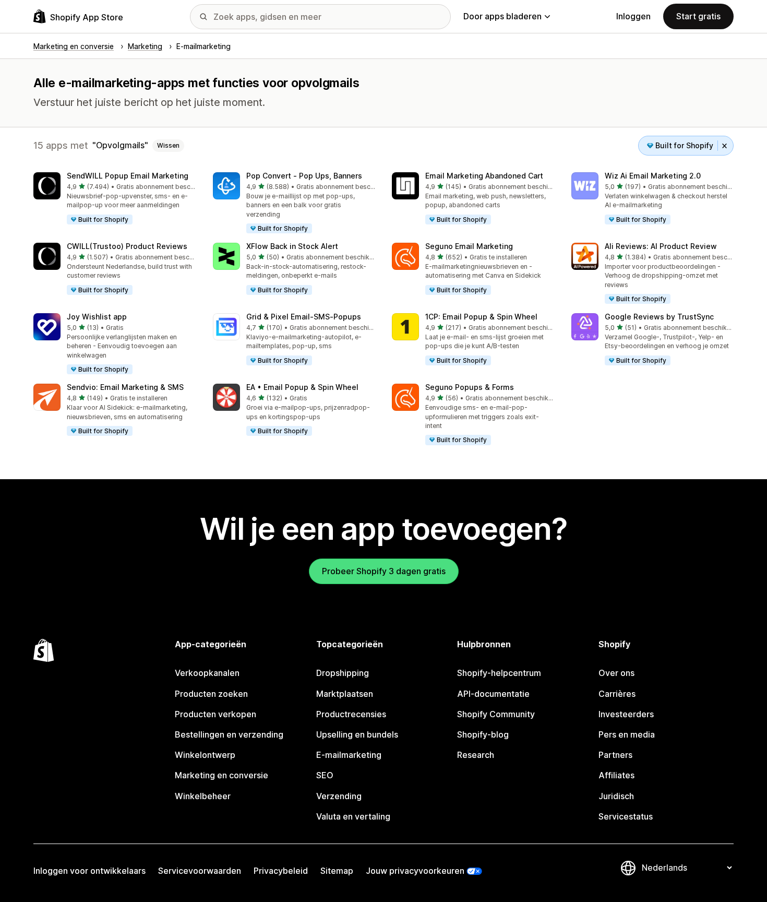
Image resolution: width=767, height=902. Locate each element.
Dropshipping (342, 673)
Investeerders (626, 714)
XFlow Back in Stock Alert (292, 246)
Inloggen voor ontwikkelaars (89, 870)
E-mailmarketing (348, 755)
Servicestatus (625, 816)
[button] (114, 198)
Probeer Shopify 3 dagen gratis (384, 571)
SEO (324, 775)
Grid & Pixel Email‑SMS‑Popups (303, 316)
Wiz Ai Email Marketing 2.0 (653, 175)
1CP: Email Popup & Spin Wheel (481, 316)
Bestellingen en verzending (229, 734)
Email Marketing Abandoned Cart (484, 175)
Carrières (617, 694)
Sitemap (336, 870)
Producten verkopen (215, 714)
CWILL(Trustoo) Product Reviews (127, 246)
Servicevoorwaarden (199, 870)
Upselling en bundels (357, 734)
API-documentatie (493, 694)
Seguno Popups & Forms (469, 387)
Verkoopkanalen (207, 673)
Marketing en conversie (221, 775)
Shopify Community (496, 714)
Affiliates (616, 775)
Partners (615, 755)
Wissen (168, 145)
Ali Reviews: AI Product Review (661, 246)
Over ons (616, 673)
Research (475, 755)
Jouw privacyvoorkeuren (415, 870)
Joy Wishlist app (97, 316)
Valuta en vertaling (353, 816)
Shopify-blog (483, 734)
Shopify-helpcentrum (499, 673)
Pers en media (626, 734)
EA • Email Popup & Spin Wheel (302, 387)
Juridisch (616, 796)
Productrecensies (351, 714)
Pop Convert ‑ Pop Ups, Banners (304, 175)
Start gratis (698, 16)
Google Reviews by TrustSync (659, 316)
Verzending (339, 796)
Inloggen (633, 16)
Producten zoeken (211, 694)
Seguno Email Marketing (469, 246)
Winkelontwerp (205, 755)
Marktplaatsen (344, 694)
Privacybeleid (281, 870)
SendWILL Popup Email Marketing (127, 175)
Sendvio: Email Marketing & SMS (125, 387)
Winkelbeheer (203, 796)
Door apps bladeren (502, 16)
